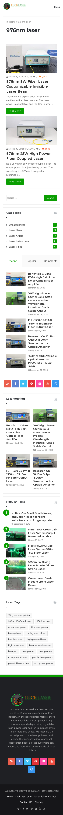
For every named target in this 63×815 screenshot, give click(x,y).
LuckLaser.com (23, 796)
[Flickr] (39, 383)
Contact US (26, 802)
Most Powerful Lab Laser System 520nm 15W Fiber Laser (41, 549)
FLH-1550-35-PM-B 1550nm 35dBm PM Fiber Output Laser (40, 324)
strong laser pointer (43, 663)
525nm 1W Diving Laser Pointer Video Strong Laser (41, 565)
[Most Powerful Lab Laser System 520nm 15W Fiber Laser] (16, 550)
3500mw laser (44, 621)
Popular (31, 261)
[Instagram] (55, 383)
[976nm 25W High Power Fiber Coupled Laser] (31, 130)
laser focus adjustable (40, 645)
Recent (12, 261)
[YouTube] (47, 383)
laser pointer (28, 651)
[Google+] (7, 383)
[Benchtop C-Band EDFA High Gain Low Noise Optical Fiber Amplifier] (16, 279)
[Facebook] (15, 383)
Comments (50, 261)
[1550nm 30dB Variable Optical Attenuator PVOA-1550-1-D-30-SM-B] (16, 361)
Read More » (15, 110)
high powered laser (36, 639)
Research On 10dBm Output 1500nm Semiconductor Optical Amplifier (41, 341)
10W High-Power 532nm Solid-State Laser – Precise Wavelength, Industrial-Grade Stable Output (40, 302)
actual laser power (17, 627)
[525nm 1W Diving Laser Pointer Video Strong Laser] (16, 567)
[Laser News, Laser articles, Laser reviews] (15, 6)
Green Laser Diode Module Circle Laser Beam (41, 582)
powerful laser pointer (18, 663)
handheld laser (15, 639)
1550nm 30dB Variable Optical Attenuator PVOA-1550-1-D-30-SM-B (42, 361)
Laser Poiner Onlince (45, 796)
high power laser (16, 645)
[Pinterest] (31, 383)
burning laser (14, 633)
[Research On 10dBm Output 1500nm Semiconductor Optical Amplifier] (16, 341)
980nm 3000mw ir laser (20, 621)
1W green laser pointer (19, 615)
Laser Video (15, 246)
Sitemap (39, 802)
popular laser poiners (42, 657)
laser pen (12, 651)
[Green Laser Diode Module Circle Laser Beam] (16, 583)
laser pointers (45, 651)
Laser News (15, 230)
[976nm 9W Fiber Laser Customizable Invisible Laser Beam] (31, 58)
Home (12, 21)
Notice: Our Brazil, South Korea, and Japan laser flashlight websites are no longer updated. (33, 517)
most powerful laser (17, 657)
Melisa (11, 76)
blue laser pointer (39, 627)
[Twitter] (23, 383)
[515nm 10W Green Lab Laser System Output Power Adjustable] (16, 534)
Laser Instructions (19, 241)
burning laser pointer (36, 633)
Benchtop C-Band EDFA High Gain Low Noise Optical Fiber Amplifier (41, 279)
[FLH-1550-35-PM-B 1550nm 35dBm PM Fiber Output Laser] (16, 325)
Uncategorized (17, 224)
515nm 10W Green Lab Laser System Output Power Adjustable (42, 533)
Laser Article (16, 235)
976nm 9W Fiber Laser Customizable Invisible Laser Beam (27, 86)
